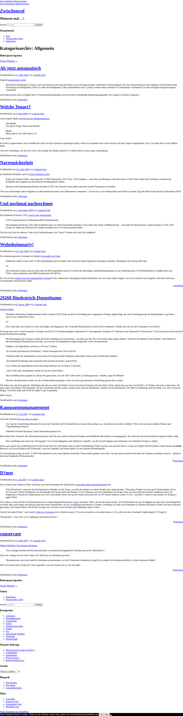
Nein (107, 714)
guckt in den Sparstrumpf (39, 215)
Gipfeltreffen (11, 652)
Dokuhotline (11, 683)
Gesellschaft (11, 621)
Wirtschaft (10, 636)
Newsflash (10, 685)
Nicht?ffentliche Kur (15, 660)
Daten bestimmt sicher (39, 174)
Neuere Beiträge (9, 61)
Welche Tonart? (15, 106)
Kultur (9, 623)
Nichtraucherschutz (14, 626)
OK (101, 714)
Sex (7, 631)
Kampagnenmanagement (24, 407)
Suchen (3, 24)
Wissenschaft (11, 639)
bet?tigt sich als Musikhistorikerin (34, 118)
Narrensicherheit (16, 162)
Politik (9, 629)
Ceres (75, 502)
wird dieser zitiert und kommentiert (91, 484)
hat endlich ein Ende (51, 256)
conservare (10, 533)
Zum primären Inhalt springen (13, 1)
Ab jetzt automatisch (20, 68)
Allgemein (22, 99)
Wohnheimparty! (17, 244)
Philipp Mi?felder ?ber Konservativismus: (18, 545)
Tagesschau (178, 570)
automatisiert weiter (17, 80)
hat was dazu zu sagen (28, 419)
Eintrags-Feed (12, 701)
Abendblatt (178, 285)
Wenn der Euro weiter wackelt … (21, 650)
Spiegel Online (6, 309)
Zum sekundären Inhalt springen (14, 4)
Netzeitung (178, 461)
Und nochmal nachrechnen (26, 203)
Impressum (11, 41)
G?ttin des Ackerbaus (44, 512)
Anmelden (10, 699)
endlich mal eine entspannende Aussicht (33, 278)
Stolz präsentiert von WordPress (14, 711)
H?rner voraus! (12, 658)
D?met (6, 472)
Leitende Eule (39, 75)
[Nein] (111, 715)
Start (8, 36)
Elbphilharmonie (13, 618)
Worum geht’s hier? (14, 38)
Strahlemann (11, 655)
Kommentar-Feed (14, 704)
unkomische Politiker (15, 634)
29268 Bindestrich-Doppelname (30, 297)
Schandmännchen (14, 688)
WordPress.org (12, 707)
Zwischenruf (12, 10)
